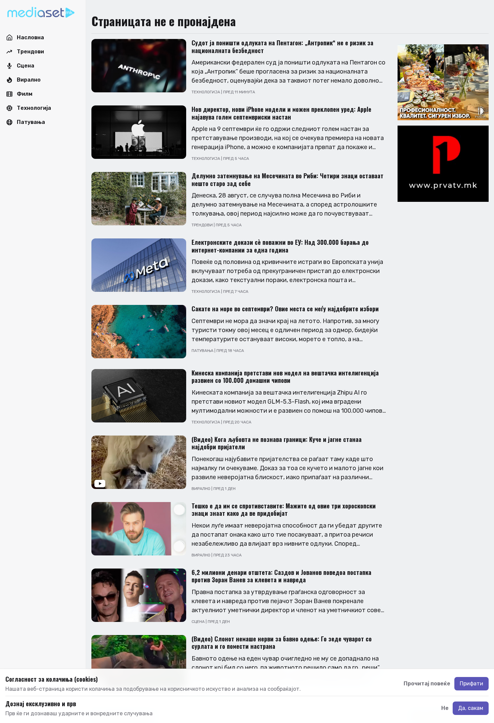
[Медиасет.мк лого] (41, 12)
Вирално (201, 488)
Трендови (203, 225)
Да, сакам (470, 708)
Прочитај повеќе (427, 683)
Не (445, 708)
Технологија (206, 92)
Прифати (471, 683)
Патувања (203, 350)
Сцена (199, 621)
